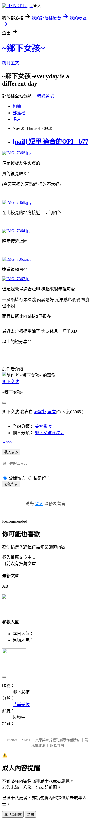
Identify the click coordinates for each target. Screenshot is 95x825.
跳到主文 (10, 63)
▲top (7, 442)
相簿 (17, 106)
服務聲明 (57, 745)
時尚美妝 (45, 96)
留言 (52, 411)
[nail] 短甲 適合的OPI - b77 (50, 141)
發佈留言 (11, 484)
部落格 (19, 113)
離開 (30, 815)
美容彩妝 (43, 426)
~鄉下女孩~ (23, 48)
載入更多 (11, 452)
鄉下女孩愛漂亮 (49, 433)
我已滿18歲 (13, 815)
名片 (17, 119)
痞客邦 (40, 411)
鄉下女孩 (10, 381)
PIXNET (24, 740)
